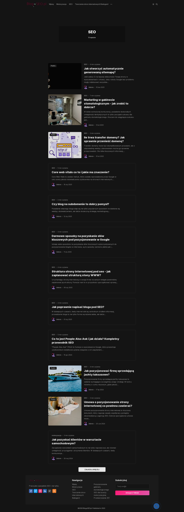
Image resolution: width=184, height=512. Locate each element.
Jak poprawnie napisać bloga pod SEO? (78, 307)
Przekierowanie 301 (102, 498)
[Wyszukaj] (156, 4)
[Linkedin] (45, 491)
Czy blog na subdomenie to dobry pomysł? (80, 204)
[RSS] (54, 491)
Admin (91, 87)
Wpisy (51, 4)
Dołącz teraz (132, 493)
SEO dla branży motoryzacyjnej (100, 493)
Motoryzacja (61, 4)
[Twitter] (35, 491)
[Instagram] (40, 491)
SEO (71, 4)
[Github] (50, 491)
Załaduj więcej (92, 469)
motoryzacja (56, 435)
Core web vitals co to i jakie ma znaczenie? (80, 172)
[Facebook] (31, 491)
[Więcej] (111, 4)
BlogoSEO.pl (87, 508)
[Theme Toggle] (153, 4)
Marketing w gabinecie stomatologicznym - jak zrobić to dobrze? (106, 103)
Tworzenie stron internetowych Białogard (91, 4)
